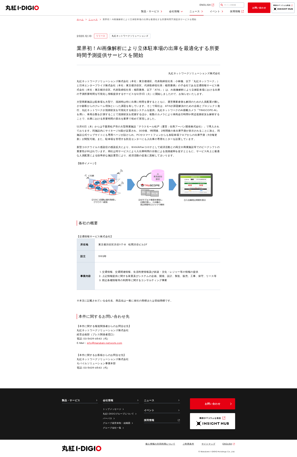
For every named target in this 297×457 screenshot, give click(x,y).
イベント (215, 11)
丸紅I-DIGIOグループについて (118, 413)
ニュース (194, 11)
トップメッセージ (112, 409)
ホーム (80, 19)
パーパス (107, 418)
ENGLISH (205, 5)
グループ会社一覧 (112, 428)
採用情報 (235, 11)
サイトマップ (208, 444)
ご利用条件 (188, 444)
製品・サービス (150, 11)
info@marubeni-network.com (104, 343)
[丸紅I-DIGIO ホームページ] (22, 7)
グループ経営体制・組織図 (116, 423)
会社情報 (174, 11)
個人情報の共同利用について (160, 444)
